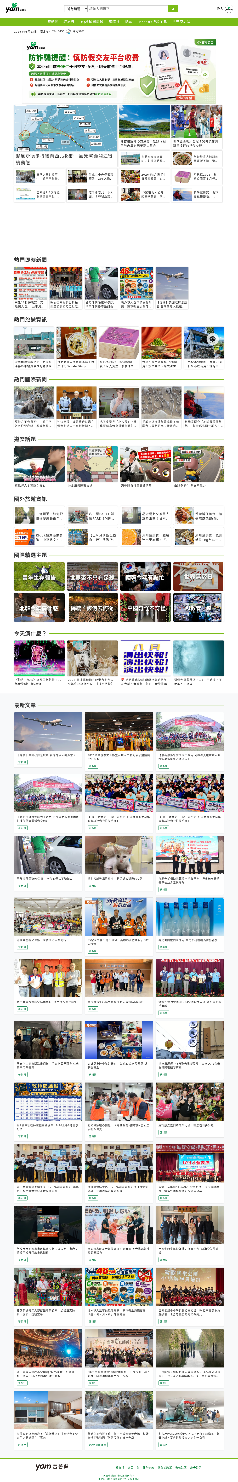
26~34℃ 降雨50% (68, 31)
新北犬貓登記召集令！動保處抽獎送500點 (115, 878)
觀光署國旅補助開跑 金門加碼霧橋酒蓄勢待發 (188, 940)
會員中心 (133, 1467)
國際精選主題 (30, 554)
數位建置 (181, 1467)
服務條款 (148, 1467)
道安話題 (25, 438)
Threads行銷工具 (152, 21)
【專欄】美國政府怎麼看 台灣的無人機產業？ (46, 755)
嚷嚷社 (114, 21)
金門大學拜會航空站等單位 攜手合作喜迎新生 (47, 1002)
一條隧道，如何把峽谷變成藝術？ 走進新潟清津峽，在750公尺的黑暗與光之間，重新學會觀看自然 (190, 1376)
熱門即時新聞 (30, 259)
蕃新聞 (53, 21)
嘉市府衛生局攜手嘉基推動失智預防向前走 (115, 1002)
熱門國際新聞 (30, 379)
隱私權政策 (165, 1467)
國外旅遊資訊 (30, 498)
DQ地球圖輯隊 (91, 21)
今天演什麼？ (30, 633)
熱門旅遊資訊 (30, 319)
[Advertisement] (111, 230)
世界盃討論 (181, 21)
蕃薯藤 (15, 8)
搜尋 (128, 21)
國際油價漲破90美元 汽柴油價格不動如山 (45, 878)
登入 (220, 8)
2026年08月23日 (25, 31)
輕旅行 (69, 21)
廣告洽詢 (196, 1467)
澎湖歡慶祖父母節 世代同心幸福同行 (41, 940)
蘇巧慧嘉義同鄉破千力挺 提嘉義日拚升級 (186, 1125)
